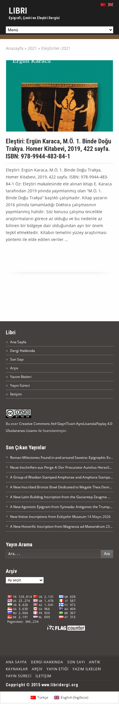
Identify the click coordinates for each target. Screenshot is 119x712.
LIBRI (18, 10)
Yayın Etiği (57, 669)
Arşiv (14, 368)
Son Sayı (17, 359)
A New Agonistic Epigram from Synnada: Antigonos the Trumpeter (63, 506)
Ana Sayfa (18, 341)
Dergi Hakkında (22, 350)
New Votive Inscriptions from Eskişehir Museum (48, 516)
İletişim (16, 394)
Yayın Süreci (20, 385)
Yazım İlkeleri (20, 376)
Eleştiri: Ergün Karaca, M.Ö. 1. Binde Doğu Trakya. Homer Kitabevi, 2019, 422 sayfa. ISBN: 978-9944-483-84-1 (58, 149)
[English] (110, 4)
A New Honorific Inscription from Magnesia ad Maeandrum (57, 526)
